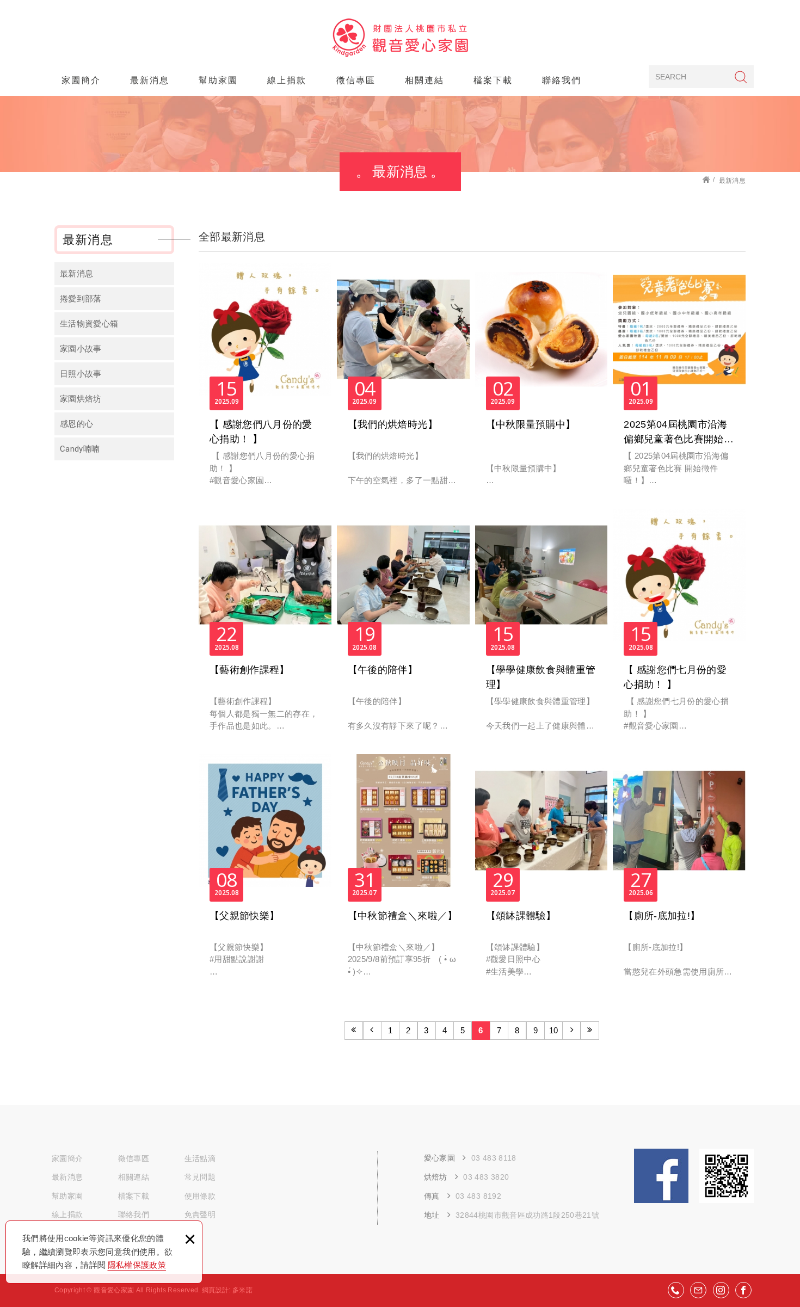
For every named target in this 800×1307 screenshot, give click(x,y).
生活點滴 (200, 1158)
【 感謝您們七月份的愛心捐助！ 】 (679, 626)
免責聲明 (200, 1214)
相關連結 (424, 80)
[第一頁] (353, 1030)
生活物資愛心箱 (89, 324)
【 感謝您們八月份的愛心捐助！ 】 (265, 380)
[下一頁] (571, 1030)
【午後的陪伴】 (403, 626)
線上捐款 (286, 80)
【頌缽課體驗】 (541, 871)
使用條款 (200, 1196)
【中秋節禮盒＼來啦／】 (403, 871)
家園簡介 (81, 80)
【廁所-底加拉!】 (679, 871)
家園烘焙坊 (81, 399)
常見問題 (200, 1177)
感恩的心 (76, 424)
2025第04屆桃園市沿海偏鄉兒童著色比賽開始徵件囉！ (679, 380)
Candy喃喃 (80, 449)
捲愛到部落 (81, 299)
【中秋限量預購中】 (541, 380)
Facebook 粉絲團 (661, 1176)
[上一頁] (372, 1030)
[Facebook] (743, 1290)
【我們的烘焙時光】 (403, 380)
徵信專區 (356, 80)
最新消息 (149, 80)
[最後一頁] (590, 1030)
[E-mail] (698, 1290)
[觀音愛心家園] (400, 38)
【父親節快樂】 (265, 871)
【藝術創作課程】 (265, 626)
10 (553, 1030)
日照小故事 (81, 374)
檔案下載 (493, 80)
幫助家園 (218, 80)
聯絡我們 (561, 80)
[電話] (676, 1290)
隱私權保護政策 (137, 1264)
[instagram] (721, 1290)
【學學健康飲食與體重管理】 (541, 626)
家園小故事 (81, 349)
